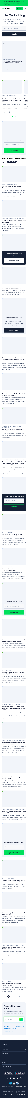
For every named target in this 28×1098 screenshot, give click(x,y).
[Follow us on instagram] (21, 1078)
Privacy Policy (12, 1093)
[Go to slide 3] (15, 116)
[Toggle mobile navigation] (25, 8)
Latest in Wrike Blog (8, 1066)
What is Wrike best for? (10, 1028)
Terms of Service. (20, 1093)
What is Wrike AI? (9, 1031)
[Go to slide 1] (12, 116)
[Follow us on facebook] (11, 1078)
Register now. (7, 4)
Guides (4, 1062)
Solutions (5, 1049)
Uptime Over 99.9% (21, 1086)
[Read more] (14, 56)
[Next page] (17, 996)
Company (5, 1058)
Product (4, 1044)
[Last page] (19, 996)
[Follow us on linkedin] (14, 1078)
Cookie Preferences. (8, 1094)
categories (11, 161)
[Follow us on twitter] (7, 1078)
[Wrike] (6, 9)
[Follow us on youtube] (17, 1078)
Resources (5, 1053)
